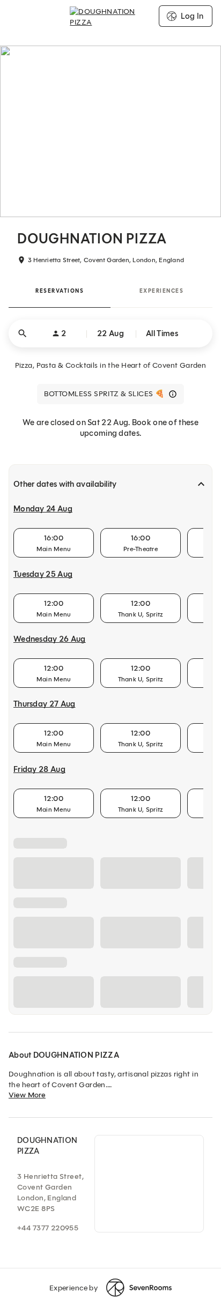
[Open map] (149, 1183)
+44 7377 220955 (47, 1227)
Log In (192, 16)
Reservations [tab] (59, 290)
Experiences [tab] (161, 290)
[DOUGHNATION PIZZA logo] (110, 16)
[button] (110, 333)
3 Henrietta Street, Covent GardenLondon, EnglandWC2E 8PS (50, 1192)
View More (27, 1095)
